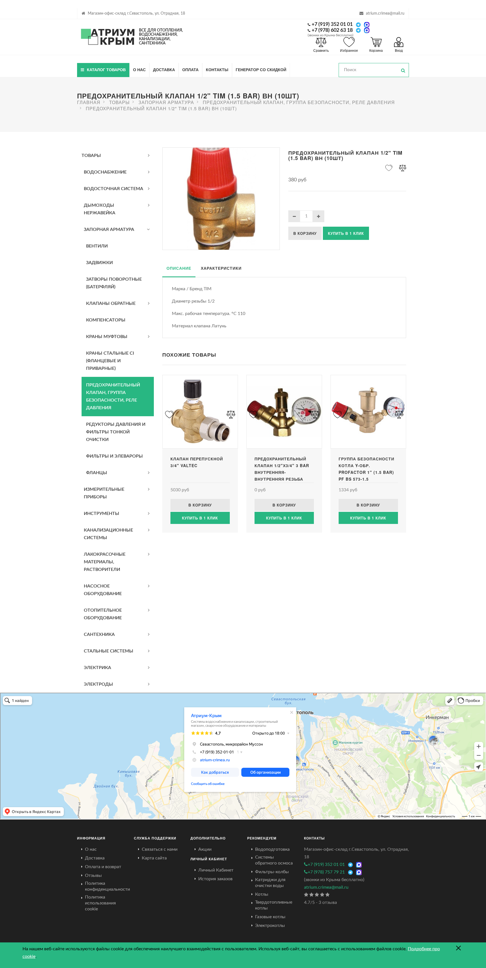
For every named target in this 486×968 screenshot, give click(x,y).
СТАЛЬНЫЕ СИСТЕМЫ (108, 651)
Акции (205, 849)
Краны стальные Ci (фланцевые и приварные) (110, 361)
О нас (139, 69)
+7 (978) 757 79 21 (326, 872)
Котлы (261, 894)
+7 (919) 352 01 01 (332, 24)
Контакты (217, 69)
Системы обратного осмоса (274, 860)
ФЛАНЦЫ (96, 473)
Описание (178, 268)
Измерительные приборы (104, 493)
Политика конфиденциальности (107, 886)
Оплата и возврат (103, 867)
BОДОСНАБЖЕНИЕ (105, 172)
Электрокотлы (270, 925)
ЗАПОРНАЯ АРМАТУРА (109, 229)
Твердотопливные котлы (273, 905)
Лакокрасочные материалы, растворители (104, 562)
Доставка (164, 69)
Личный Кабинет (215, 870)
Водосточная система (113, 188)
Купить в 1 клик (346, 233)
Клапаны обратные (111, 303)
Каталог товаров (106, 69)
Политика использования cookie (100, 903)
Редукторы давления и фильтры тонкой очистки (115, 432)
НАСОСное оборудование (103, 590)
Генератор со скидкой (261, 69)
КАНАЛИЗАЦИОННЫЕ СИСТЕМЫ (108, 534)
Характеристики (221, 268)
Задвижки (99, 262)
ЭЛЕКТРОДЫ (98, 684)
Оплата (190, 69)
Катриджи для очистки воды (270, 882)
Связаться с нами (159, 849)
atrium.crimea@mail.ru (385, 13)
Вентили (97, 246)
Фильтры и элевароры (114, 456)
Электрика (97, 667)
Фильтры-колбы (272, 872)
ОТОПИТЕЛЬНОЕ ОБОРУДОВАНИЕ (103, 614)
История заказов (215, 879)
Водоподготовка (272, 849)
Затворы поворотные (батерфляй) (114, 283)
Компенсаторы (105, 320)
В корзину (305, 233)
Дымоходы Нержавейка (99, 209)
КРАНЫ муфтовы (106, 336)
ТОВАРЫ (91, 155)
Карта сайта (154, 858)
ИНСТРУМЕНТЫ (101, 513)
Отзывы (93, 875)
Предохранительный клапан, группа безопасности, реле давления (113, 396)
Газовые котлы (270, 917)
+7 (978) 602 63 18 (332, 30)
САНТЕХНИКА (99, 634)
